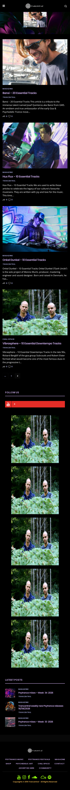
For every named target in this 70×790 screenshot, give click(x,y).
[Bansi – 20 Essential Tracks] (35, 62)
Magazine (8, 89)
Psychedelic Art (24, 763)
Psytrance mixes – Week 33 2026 (35, 721)
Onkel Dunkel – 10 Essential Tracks (24, 260)
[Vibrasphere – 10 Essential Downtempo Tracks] (35, 312)
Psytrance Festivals (39, 759)
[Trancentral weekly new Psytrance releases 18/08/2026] (10, 706)
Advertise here (26, 768)
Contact (59, 763)
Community (45, 768)
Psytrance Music (14, 759)
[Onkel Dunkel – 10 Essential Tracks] (35, 229)
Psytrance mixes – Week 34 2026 (35, 692)
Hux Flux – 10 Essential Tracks (21, 176)
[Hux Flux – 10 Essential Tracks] (35, 145)
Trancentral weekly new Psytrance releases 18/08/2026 (40, 707)
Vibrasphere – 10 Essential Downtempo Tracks (32, 343)
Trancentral (9, 97)
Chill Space (8, 339)
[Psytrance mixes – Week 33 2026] (10, 722)
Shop (8, 763)
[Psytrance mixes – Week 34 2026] (10, 693)
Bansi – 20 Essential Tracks (20, 93)
